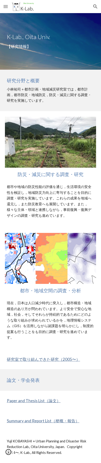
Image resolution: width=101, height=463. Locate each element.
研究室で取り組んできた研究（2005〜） (43, 359)
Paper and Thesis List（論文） (34, 400)
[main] (50, 41)
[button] (5, 6)
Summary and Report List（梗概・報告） (43, 420)
